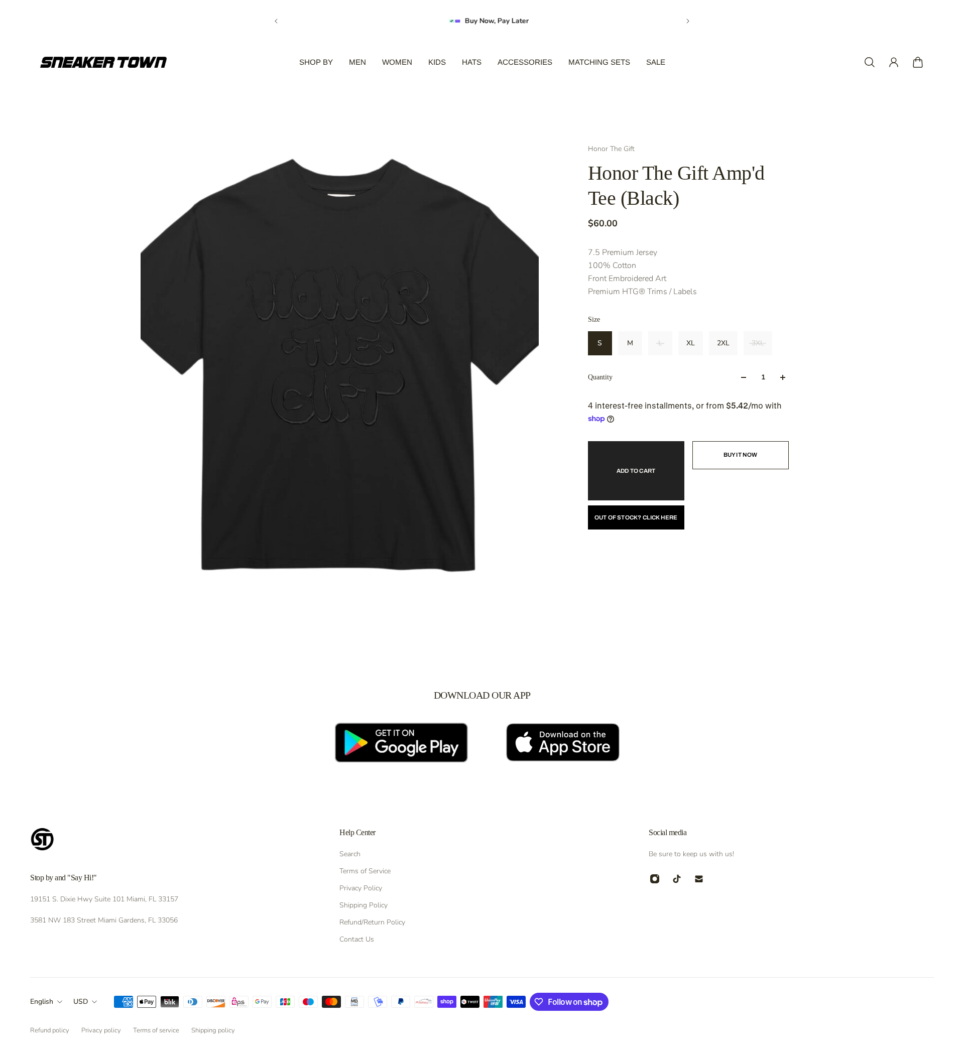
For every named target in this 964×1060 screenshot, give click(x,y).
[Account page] (894, 62)
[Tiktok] (677, 879)
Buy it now (741, 455)
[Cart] (918, 62)
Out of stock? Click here (636, 517)
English (41, 1001)
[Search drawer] (870, 62)
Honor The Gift (611, 149)
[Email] (699, 879)
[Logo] (103, 62)
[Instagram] (655, 879)
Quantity (600, 377)
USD (80, 1001)
